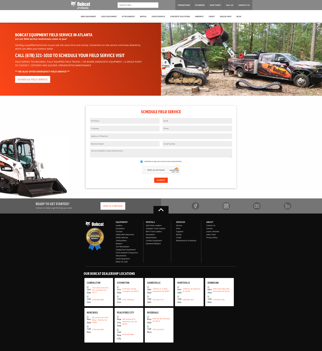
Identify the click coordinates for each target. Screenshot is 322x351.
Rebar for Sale (122, 261)
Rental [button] (143, 16)
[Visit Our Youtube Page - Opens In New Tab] (257, 206)
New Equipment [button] (88, 16)
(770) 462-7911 (158, 299)
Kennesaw (213, 282)
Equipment (122, 222)
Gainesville (153, 282)
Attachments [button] (128, 16)
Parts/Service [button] (158, 16)
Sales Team (211, 234)
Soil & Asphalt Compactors (127, 252)
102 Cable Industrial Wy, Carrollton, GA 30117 (100, 289)
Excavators (120, 228)
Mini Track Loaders (154, 231)
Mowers (119, 243)
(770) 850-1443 (219, 299)
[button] (80, 4)
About (209, 222)
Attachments (121, 255)
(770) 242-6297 (158, 329)
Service (179, 225)
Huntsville (183, 282)
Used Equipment (123, 258)
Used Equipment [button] (109, 16)
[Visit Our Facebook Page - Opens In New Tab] (195, 206)
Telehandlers (121, 240)
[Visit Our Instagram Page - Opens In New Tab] (226, 206)
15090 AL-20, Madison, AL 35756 (192, 290)
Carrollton (93, 282)
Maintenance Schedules (186, 240)
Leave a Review (212, 231)
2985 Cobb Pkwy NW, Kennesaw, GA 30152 (221, 290)
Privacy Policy (211, 237)
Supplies (179, 231)
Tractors (119, 231)
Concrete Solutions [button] (180, 16)
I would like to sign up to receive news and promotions (163, 161)
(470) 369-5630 (128, 334)
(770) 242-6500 (98, 329)
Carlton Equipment (154, 240)
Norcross (92, 312)
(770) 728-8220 (128, 299)
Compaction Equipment (126, 249)
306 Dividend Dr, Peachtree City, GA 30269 (129, 321)
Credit (178, 237)
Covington (123, 282)
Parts (178, 228)
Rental (179, 234)
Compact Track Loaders (156, 228)
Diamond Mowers (153, 243)
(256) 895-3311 (188, 299)
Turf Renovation (122, 246)
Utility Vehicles (122, 237)
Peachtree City (125, 312)
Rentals (150, 222)
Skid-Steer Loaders (154, 225)
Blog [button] (238, 16)
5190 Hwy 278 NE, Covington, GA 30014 (130, 290)
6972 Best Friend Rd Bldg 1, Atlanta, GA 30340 (100, 319)
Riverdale (152, 312)
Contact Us (210, 225)
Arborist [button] (199, 16)
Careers (209, 228)
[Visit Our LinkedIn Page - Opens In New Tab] (287, 206)
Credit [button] (212, 16)
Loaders (119, 225)
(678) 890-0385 (98, 299)
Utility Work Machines (125, 234)
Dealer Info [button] (225, 16)
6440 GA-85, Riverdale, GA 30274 (161, 320)
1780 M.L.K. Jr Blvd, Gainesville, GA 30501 (161, 290)
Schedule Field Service (33, 79)
